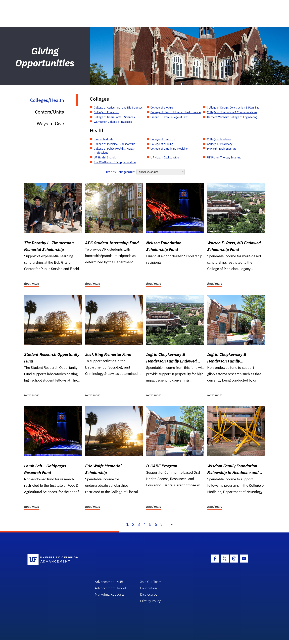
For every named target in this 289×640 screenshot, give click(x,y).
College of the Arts (162, 107)
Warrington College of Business (113, 121)
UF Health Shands (105, 157)
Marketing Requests (110, 594)
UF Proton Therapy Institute (224, 157)
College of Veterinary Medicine (169, 148)
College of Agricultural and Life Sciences (118, 107)
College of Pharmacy (219, 144)
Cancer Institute (103, 139)
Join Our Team (151, 581)
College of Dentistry (163, 139)
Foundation (148, 588)
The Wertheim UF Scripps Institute (115, 162)
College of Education (106, 112)
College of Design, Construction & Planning (233, 107)
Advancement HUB (109, 581)
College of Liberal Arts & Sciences (114, 117)
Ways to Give (50, 123)
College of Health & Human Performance (176, 112)
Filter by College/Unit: (120, 172)
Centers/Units (49, 112)
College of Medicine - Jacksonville (114, 144)
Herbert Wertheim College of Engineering (232, 117)
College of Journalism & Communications (232, 112)
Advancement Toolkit (110, 588)
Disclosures (148, 594)
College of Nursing (162, 144)
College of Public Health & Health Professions (114, 150)
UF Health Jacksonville (165, 157)
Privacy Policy (150, 600)
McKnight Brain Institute (221, 148)
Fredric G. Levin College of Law (169, 117)
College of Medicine (219, 139)
